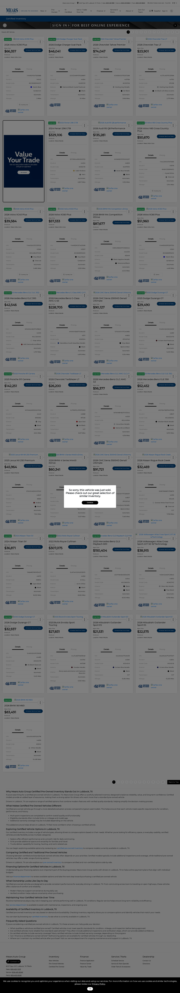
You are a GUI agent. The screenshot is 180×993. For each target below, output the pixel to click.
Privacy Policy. (98, 984)
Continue (90, 502)
